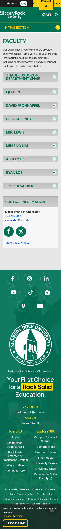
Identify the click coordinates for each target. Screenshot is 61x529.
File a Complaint (45, 494)
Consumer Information (44, 489)
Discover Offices (45, 452)
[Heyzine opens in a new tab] (40, 306)
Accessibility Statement (17, 489)
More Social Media (17, 242)
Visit (35, 3)
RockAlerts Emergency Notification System (15, 456)
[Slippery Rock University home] (30, 344)
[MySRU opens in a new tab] (46, 15)
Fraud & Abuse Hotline (22, 494)
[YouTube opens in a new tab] (14, 292)
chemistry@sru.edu (17, 219)
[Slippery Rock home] (12, 15)
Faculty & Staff (15, 471)
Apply (57, 3)
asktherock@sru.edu (30, 412)
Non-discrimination (15, 499)
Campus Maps (46, 446)
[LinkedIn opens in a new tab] (46, 279)
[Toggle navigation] (38, 15)
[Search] (55, 15)
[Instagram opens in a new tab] (29, 279)
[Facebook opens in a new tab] (13, 279)
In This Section (16, 27)
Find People (45, 457)
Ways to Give (15, 465)
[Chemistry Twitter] (21, 231)
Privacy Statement (13, 515)
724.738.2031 (13, 215)
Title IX (46, 503)
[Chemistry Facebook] (9, 231)
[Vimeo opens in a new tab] (23, 306)
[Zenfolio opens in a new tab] (47, 292)
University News (45, 468)
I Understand (15, 523)
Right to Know (21, 503)
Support (36, 503)
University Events (46, 463)
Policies (54, 499)
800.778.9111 (30, 422)
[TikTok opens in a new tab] (30, 292)
